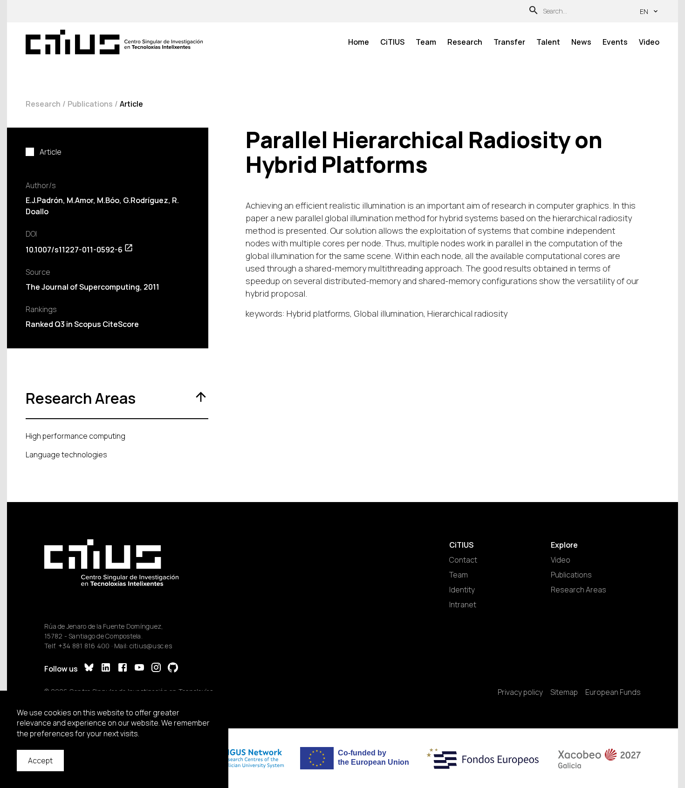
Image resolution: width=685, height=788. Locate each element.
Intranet (462, 604)
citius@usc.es (151, 645)
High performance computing (75, 436)
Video (649, 42)
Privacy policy (520, 692)
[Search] (533, 11)
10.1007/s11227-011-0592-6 (74, 250)
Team (426, 42)
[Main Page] (114, 42)
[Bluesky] (89, 668)
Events (615, 42)
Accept (40, 760)
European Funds (613, 692)
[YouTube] (139, 668)
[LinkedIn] (105, 668)
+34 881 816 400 (84, 645)
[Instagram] (156, 668)
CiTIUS (392, 42)
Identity (462, 589)
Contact (463, 560)
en (644, 11)
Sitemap (564, 692)
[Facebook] (122, 668)
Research (464, 42)
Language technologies (66, 454)
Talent (548, 42)
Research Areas (578, 589)
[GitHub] (172, 668)
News (581, 42)
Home (358, 42)
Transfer (509, 42)
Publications (90, 104)
